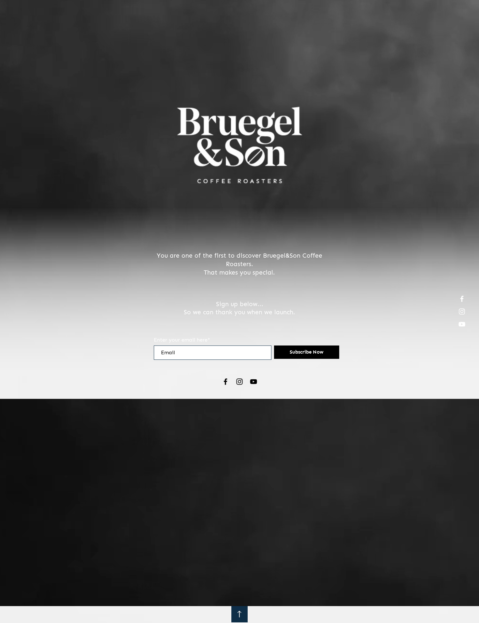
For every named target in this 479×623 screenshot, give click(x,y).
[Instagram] (462, 311)
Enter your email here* (182, 340)
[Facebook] (462, 299)
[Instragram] (239, 381)
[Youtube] (462, 324)
